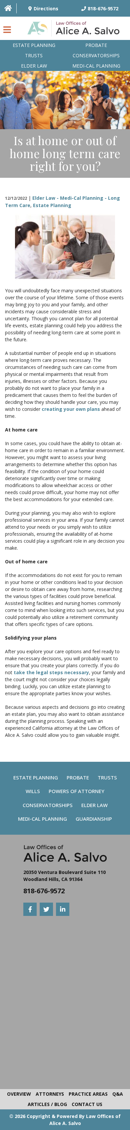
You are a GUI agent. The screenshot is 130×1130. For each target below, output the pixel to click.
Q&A (117, 1094)
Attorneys (50, 1094)
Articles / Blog (47, 1104)
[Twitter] (46, 909)
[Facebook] (30, 909)
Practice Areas (88, 1094)
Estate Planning (34, 45)
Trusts (34, 55)
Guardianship (94, 818)
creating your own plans (71, 409)
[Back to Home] (75, 30)
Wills (33, 791)
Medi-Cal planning (96, 66)
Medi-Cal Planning (42, 818)
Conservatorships (96, 55)
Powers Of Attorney (76, 791)
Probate (96, 45)
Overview (19, 1094)
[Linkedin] (62, 909)
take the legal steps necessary (51, 672)
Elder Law (34, 66)
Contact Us (87, 1104)
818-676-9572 (44, 890)
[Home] (8, 8)
